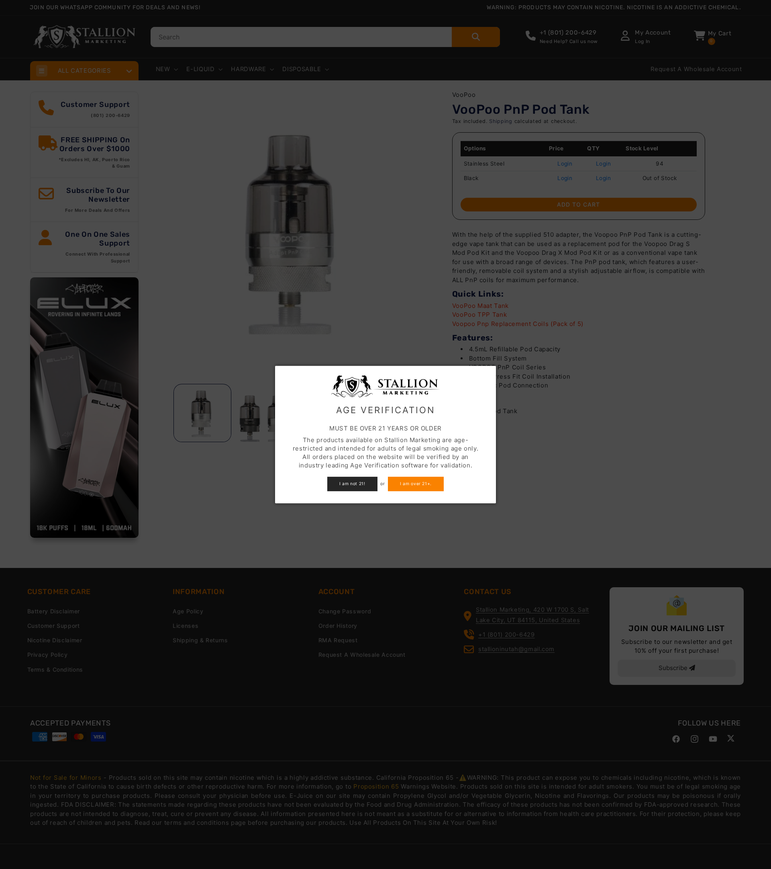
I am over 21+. (416, 483)
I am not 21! (352, 483)
